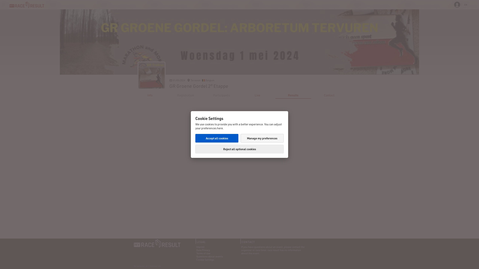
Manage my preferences (262, 138)
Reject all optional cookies (239, 149)
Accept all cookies (217, 138)
